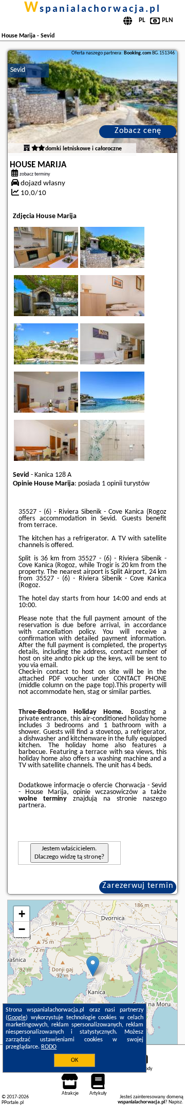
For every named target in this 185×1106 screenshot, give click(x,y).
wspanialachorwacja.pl (92, 9)
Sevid (17, 70)
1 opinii (112, 484)
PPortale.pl (13, 1102)
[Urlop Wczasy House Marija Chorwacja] (60, 258)
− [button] (21, 929)
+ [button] (21, 913)
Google (17, 1018)
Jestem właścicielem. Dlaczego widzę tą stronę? (69, 852)
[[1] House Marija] (93, 101)
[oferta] (27, 149)
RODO (49, 1047)
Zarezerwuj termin (137, 886)
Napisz (175, 1102)
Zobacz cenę (138, 131)
